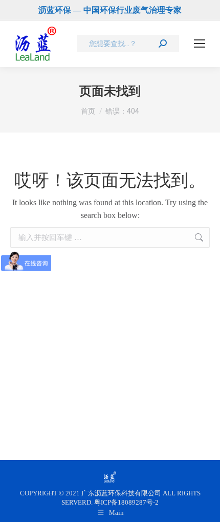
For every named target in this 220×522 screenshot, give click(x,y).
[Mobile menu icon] (199, 43)
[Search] (163, 43)
